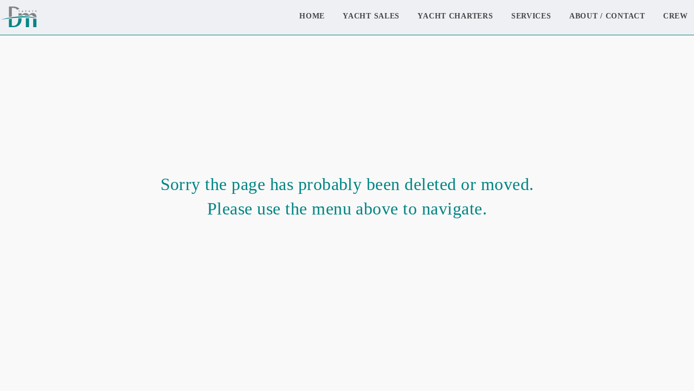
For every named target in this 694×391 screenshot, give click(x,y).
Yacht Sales (371, 15)
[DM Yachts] (18, 17)
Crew (675, 15)
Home (312, 15)
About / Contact (607, 15)
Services (531, 15)
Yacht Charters (455, 15)
